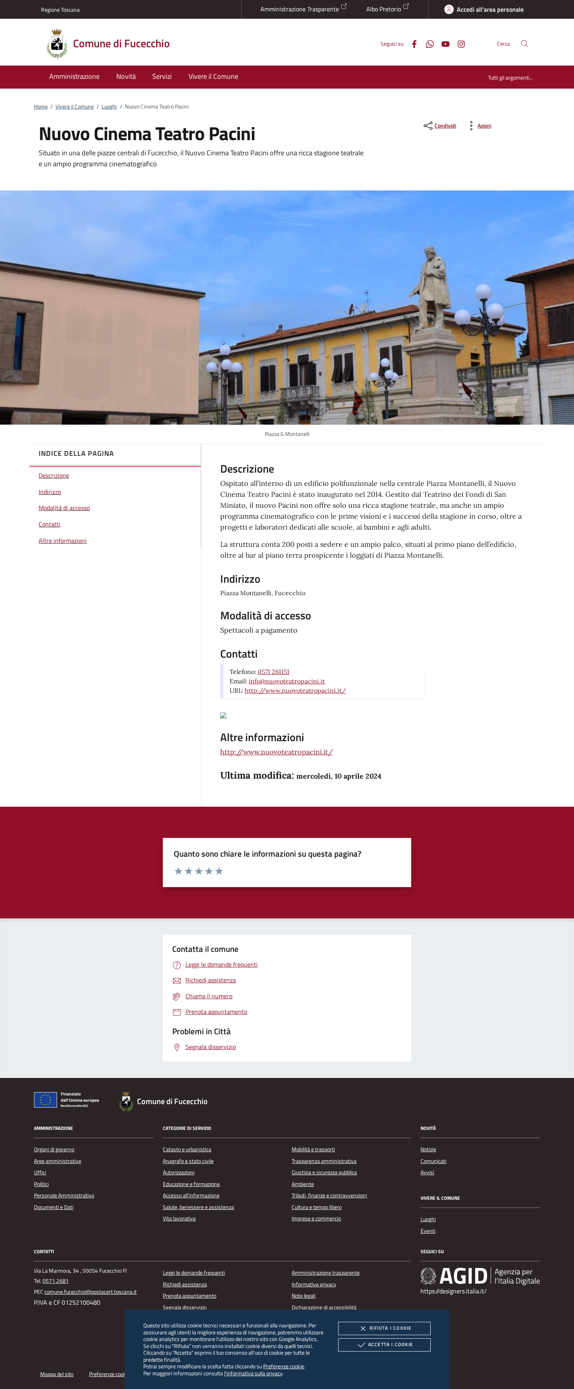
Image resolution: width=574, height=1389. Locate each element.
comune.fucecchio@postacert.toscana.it (91, 1292)
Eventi (428, 1231)
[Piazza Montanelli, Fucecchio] (223, 714)
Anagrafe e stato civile (188, 1161)
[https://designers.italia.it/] (480, 1276)
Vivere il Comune (74, 106)
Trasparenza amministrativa (324, 1161)
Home (41, 106)
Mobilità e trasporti (313, 1149)
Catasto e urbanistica (187, 1149)
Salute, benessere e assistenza (198, 1207)
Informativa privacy (314, 1284)
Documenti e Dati (53, 1207)
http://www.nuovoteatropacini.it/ (295, 690)
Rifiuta (390, 1328)
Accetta (390, 1344)
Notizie (428, 1149)
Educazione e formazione (191, 1184)
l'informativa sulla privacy (253, 1373)
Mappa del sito (56, 1374)
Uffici (40, 1172)
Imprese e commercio (316, 1218)
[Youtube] (442, 43)
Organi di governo (54, 1149)
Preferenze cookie (283, 1366)
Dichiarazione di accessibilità (324, 1307)
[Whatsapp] (427, 43)
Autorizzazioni (178, 1172)
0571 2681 (56, 1281)
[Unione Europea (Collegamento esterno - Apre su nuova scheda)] (68, 1101)
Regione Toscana (60, 9)
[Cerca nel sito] (524, 43)
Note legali (304, 1295)
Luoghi (109, 106)
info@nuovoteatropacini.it (287, 681)
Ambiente (303, 1184)
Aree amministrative (57, 1161)
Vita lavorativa (179, 1218)
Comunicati (433, 1161)
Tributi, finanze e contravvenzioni (329, 1195)
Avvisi (427, 1172)
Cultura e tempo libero (317, 1207)
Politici (41, 1184)
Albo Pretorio (384, 9)
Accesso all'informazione (191, 1195)
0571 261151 (273, 672)
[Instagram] (458, 43)
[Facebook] (411, 43)
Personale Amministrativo (64, 1195)
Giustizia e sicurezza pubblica (324, 1172)
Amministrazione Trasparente (300, 9)
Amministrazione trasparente (326, 1272)
